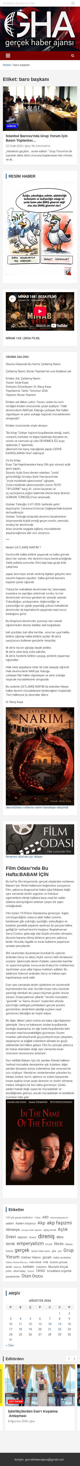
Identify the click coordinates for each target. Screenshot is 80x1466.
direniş (46, 1236)
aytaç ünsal (49, 1230)
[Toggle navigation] (8, 55)
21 (49, 1329)
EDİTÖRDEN (16, 1401)
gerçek (22, 1250)
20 (40, 1329)
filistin (58, 1244)
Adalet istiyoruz (26, 1223)
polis (8, 1271)
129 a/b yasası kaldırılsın (19, 1217)
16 (69, 1324)
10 (10, 1324)
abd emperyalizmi (59, 1217)
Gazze (9, 1251)
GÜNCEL (12, 126)
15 (59, 1324)
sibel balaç (19, 1270)
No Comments (41, 145)
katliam (28, 1267)
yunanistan (13, 1276)
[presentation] (68, 1359)
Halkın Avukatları (62, 1257)
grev (60, 1251)
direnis (32, 1237)
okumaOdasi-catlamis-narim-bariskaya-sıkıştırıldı (37, 807)
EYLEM (48, 1244)
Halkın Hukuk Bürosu (17, 1262)
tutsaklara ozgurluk (59, 1271)
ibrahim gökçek (58, 1262)
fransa (68, 1244)
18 (20, 1329)
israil (9, 1267)
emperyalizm (30, 1243)
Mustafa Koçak (58, 1267)
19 (30, 1329)
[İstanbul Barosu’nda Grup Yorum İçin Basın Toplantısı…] (40, 108)
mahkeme (41, 1266)
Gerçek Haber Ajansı (40, 1251)
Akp (41, 1222)
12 (30, 1324)
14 (49, 1324)
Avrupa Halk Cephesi (31, 1230)
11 (20, 1324)
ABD (45, 1217)
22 (59, 1329)
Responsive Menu (73, 3)
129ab (38, 1217)
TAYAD (40, 1271)
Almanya (13, 1230)
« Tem (10, 1345)
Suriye (31, 1271)
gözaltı (47, 1257)
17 (10, 1329)
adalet (10, 1223)
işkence (17, 1267)
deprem (22, 1237)
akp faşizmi (59, 1223)
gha (27, 145)
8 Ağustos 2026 (18, 1421)
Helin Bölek (35, 1262)
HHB (45, 1262)
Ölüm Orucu (32, 1276)
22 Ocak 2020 (14, 145)
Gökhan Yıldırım (31, 1257)
